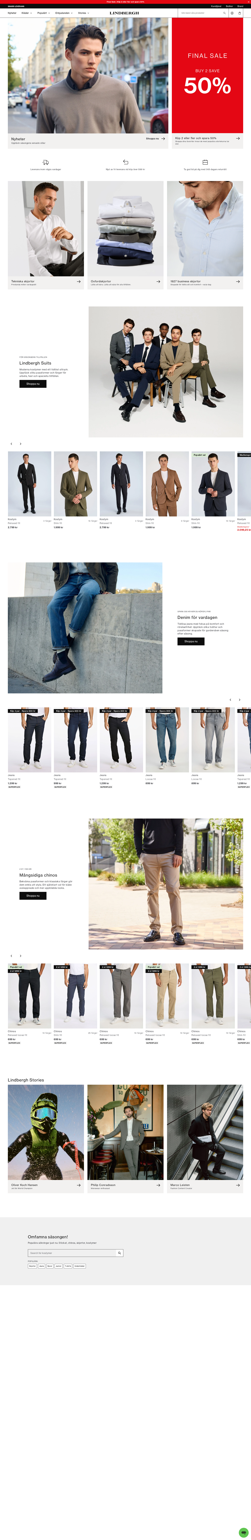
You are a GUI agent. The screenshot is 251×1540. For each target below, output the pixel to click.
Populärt (42, 12)
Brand (240, 6)
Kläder (25, 12)
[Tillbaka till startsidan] (124, 13)
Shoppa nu (33, 383)
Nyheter (12, 12)
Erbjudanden (62, 12)
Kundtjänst (216, 6)
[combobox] (75, 1253)
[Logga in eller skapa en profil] (232, 13)
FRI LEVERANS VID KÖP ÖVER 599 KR (24, 6)
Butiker (229, 6)
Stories (82, 12)
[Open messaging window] (244, 1533)
